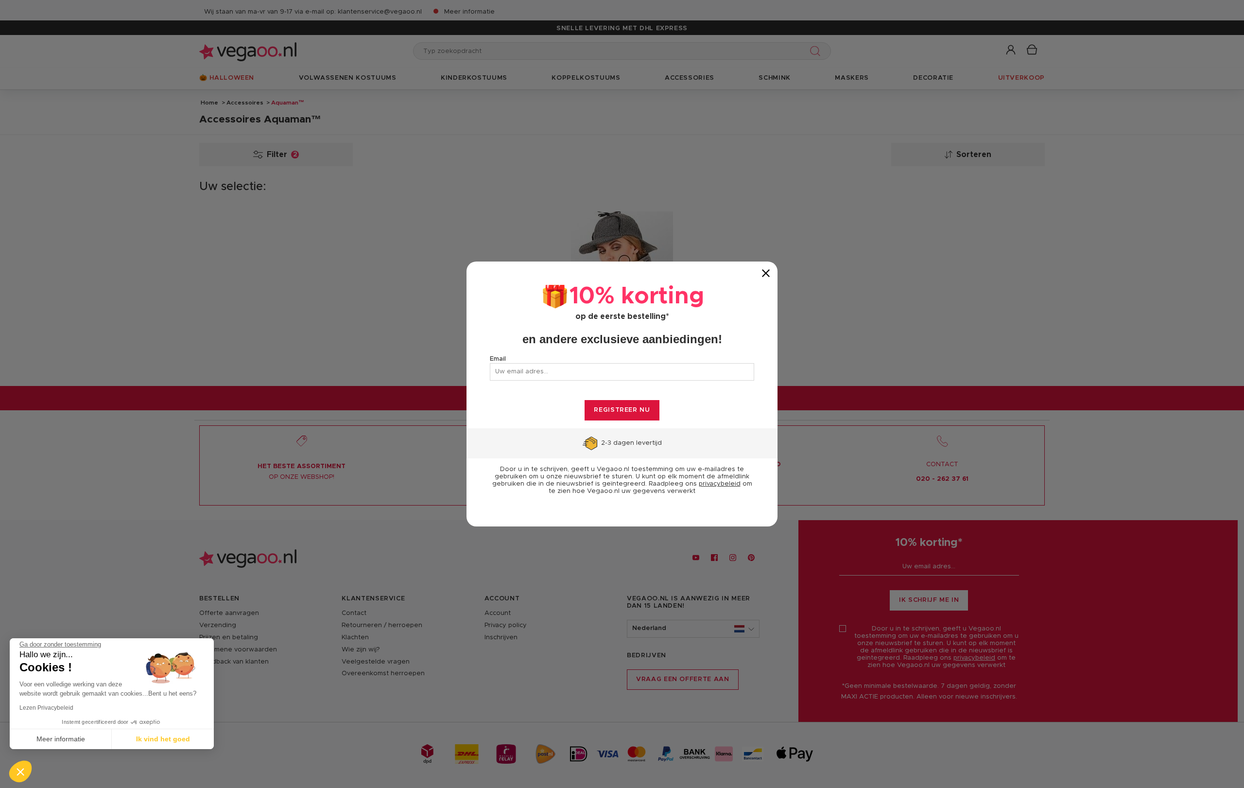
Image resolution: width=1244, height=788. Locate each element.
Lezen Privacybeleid (46, 707)
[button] (20, 771)
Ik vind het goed (163, 739)
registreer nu (622, 410)
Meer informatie (60, 739)
